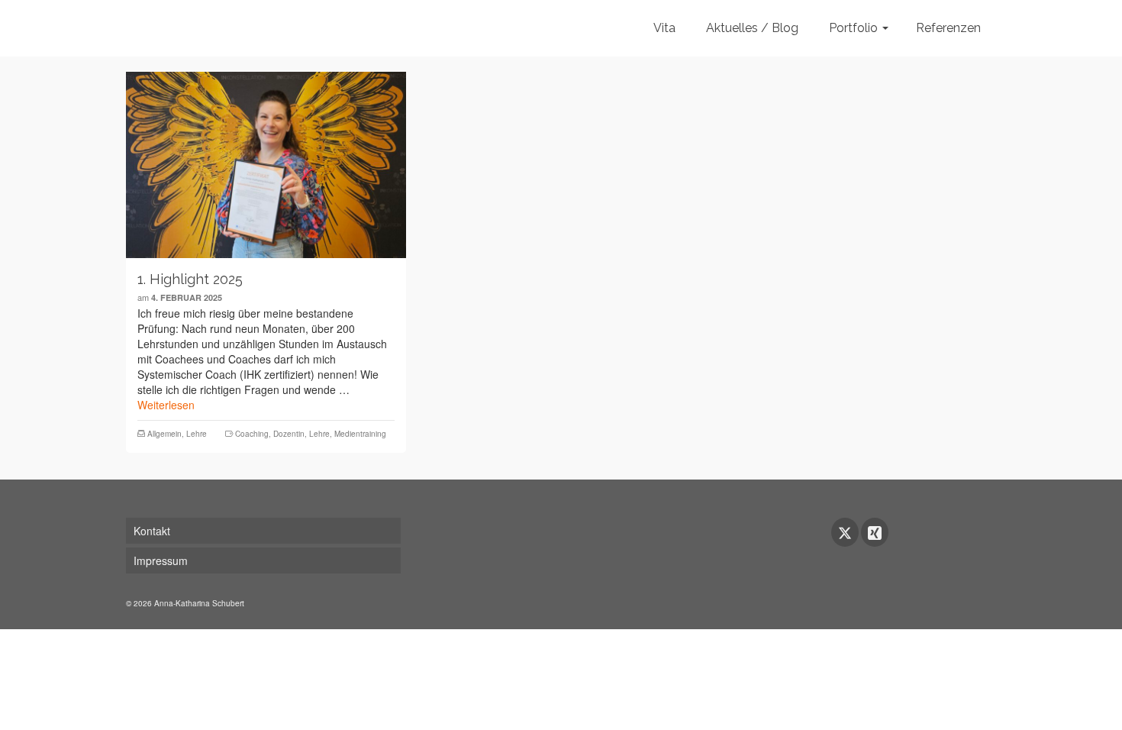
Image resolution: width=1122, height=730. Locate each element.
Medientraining (360, 433)
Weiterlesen (166, 404)
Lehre (196, 433)
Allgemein (164, 433)
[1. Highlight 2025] (266, 165)
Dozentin (289, 433)
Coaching (252, 433)
